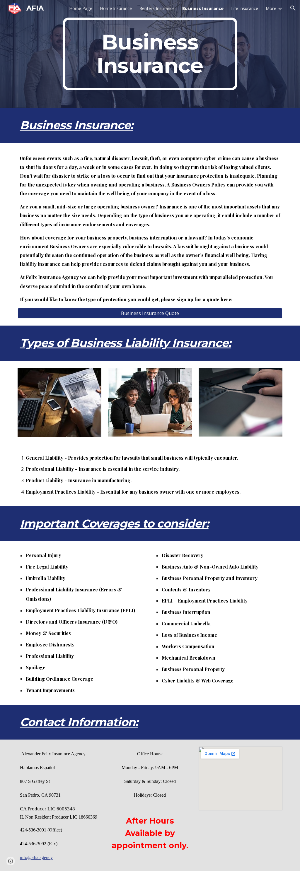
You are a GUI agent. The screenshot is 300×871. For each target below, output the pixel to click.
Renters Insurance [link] (157, 8)
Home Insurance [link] (116, 8)
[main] (150, 54)
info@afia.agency (36, 857)
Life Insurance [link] (244, 8)
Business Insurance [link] (203, 8)
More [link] (271, 8)
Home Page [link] (80, 8)
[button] (293, 8)
